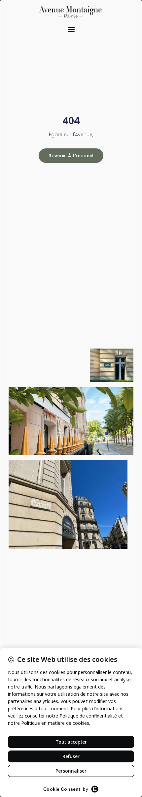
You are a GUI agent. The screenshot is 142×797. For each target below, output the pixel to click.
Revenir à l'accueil (71, 155)
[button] (71, 29)
